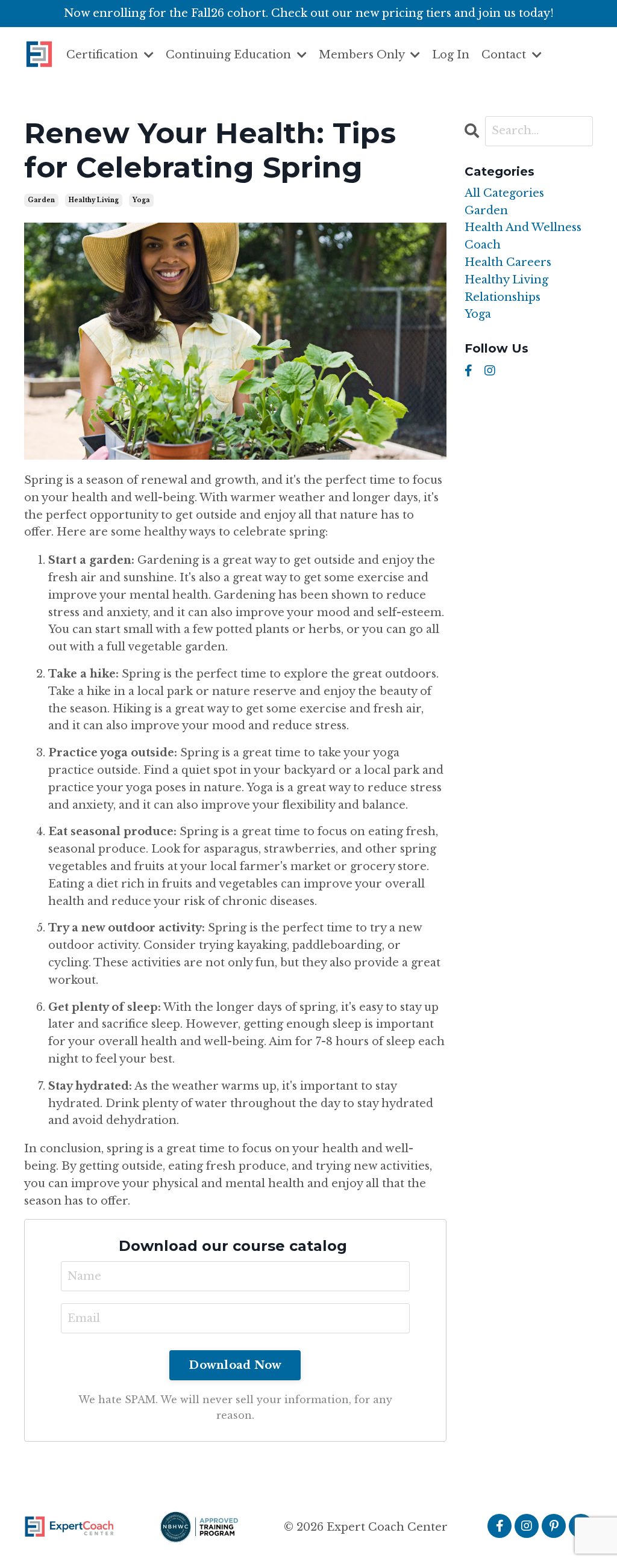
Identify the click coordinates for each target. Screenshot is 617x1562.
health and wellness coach (523, 236)
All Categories (504, 193)
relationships (502, 297)
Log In (450, 54)
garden (41, 200)
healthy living (94, 200)
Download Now (235, 1365)
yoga (141, 200)
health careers (508, 262)
